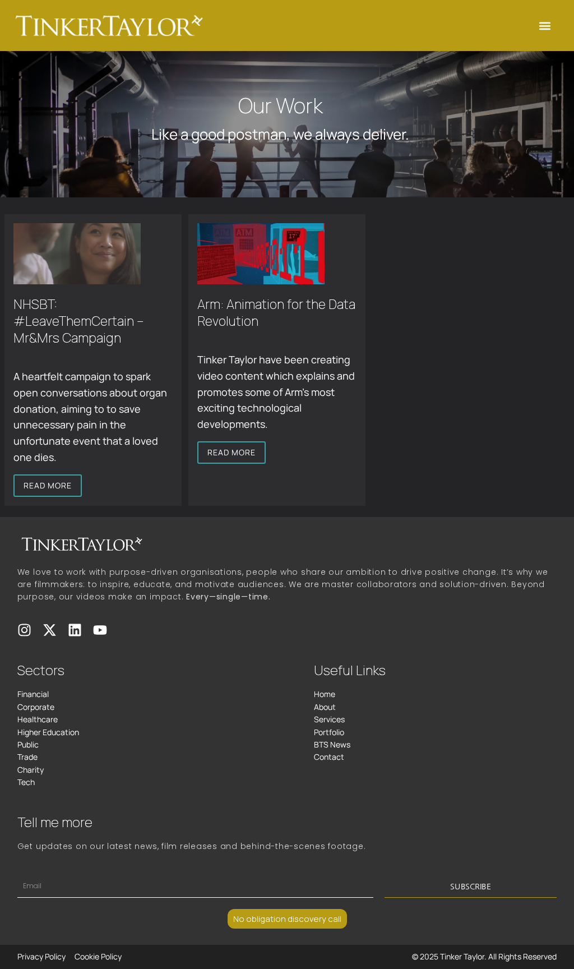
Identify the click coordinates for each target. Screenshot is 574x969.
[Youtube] (100, 630)
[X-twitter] (50, 630)
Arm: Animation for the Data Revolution (276, 312)
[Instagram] (24, 630)
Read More (48, 485)
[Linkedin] (75, 630)
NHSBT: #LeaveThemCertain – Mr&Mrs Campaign (78, 321)
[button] (544, 25)
